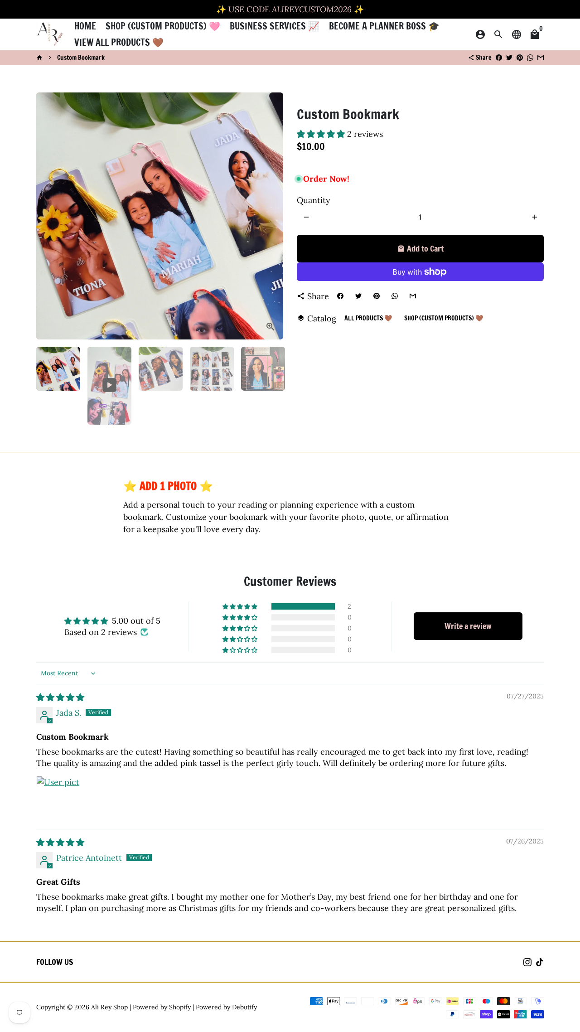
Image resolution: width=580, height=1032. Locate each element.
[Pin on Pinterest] (520, 57)
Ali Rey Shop (109, 1007)
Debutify (244, 1007)
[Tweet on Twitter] (509, 57)
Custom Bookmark (81, 57)
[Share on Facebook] (499, 57)
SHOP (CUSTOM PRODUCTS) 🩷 (163, 26)
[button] (322, 134)
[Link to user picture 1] (58, 797)
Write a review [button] (468, 626)
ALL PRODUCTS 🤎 (368, 318)
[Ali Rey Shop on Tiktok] (540, 962)
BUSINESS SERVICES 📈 (274, 26)
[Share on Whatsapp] (530, 57)
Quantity (313, 200)
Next (270, 216)
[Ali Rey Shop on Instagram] (527, 962)
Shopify (180, 1007)
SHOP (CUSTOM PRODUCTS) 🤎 (443, 318)
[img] (60, 697)
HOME (85, 26)
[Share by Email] (540, 57)
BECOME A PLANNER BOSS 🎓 (384, 26)
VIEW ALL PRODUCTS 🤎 (119, 42)
